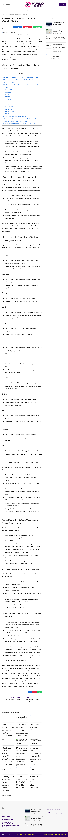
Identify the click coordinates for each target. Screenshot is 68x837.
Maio (7, 97)
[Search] (58, 4)
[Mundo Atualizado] (34, 4)
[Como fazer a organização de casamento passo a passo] (49, 31)
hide (25, 73)
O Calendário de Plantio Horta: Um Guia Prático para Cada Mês (21, 85)
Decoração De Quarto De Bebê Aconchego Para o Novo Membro (8, 783)
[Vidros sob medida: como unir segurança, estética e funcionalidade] (8, 718)
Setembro (9, 106)
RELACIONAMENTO (48, 10)
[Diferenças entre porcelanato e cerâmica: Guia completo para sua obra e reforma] (36, 742)
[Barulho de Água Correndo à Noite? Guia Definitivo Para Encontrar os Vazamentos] (8, 742)
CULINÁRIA (27, 10)
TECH (55, 10)
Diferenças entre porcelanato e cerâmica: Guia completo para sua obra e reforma (36, 756)
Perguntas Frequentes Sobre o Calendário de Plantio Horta (19, 123)
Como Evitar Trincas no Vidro (35, 727)
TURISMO (60, 10)
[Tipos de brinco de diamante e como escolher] (49, 56)
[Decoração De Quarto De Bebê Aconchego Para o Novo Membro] (8, 770)
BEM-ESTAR (16, 10)
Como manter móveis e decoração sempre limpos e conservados (22, 730)
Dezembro (9, 114)
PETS (42, 10)
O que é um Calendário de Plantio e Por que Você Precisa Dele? (21, 77)
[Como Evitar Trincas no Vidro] (36, 718)
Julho (7, 102)
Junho (8, 99)
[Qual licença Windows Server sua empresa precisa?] (49, 24)
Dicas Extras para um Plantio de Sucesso (14, 116)
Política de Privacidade (37, 834)
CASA (22, 10)
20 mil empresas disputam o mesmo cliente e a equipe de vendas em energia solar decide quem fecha (59, 47)
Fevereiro (8, 89)
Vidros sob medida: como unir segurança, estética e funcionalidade (8, 730)
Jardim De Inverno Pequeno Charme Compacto (34, 782)
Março (8, 92)
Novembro (9, 111)
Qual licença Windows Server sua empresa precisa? (59, 23)
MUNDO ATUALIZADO (19, 834)
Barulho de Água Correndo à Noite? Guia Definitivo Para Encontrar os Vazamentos (8, 756)
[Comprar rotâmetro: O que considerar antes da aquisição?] (49, 38)
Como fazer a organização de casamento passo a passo (59, 30)
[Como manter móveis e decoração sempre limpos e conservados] (22, 718)
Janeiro (8, 87)
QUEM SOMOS (28, 834)
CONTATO (63, 4)
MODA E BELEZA (9, 10)
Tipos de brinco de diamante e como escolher (59, 55)
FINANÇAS (37, 10)
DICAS (32, 10)
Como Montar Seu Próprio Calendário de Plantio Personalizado (21, 119)
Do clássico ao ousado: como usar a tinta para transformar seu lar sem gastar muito (22, 756)
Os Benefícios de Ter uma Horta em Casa (15, 121)
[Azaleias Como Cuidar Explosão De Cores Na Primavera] (22, 770)
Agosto (8, 104)
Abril (7, 94)
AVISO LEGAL (57, 834)
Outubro (9, 109)
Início (3, 14)
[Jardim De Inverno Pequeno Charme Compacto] (36, 770)
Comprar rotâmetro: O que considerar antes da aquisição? (59, 38)
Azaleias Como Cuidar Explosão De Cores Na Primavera (21, 782)
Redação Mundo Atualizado (9, 24)
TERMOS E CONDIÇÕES (48, 834)
